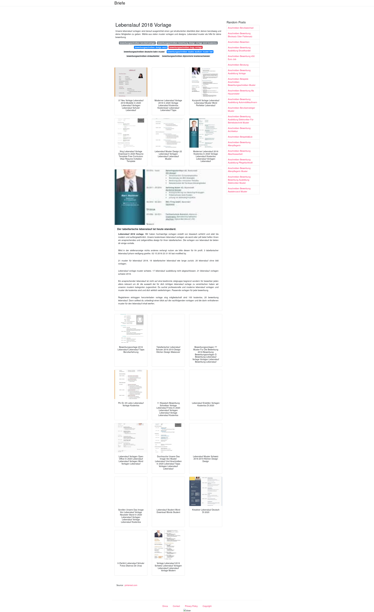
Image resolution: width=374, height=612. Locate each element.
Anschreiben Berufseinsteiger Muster (241, 109)
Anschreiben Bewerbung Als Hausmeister (241, 92)
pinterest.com (131, 585)
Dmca (165, 606)
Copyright (207, 606)
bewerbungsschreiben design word (151, 47)
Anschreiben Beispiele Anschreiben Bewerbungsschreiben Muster (242, 81)
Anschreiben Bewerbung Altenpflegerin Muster (239, 170)
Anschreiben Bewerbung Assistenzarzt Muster (239, 190)
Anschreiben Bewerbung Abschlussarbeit (239, 152)
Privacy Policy (191, 606)
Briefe (119, 3)
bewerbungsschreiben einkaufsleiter (143, 56)
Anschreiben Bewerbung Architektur (239, 130)
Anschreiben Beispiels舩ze (240, 136)
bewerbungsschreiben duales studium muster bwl (190, 51)
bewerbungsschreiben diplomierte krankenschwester (186, 56)
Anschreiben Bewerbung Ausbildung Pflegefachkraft (240, 161)
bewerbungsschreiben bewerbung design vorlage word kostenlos (187, 42)
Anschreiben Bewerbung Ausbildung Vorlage (239, 72)
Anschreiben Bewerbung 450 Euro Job (241, 58)
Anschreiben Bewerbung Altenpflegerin (239, 144)
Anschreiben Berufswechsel (240, 27)
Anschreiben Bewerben (238, 41)
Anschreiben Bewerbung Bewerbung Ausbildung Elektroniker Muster (239, 179)
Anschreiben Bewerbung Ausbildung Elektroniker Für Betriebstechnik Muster (240, 119)
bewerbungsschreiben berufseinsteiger (137, 42)
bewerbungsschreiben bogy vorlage (185, 47)
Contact (176, 606)
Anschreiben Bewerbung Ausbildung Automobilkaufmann (242, 101)
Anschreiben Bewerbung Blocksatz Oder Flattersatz (240, 35)
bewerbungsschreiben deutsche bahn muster (144, 51)
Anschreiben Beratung (238, 64)
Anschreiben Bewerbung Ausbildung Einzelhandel (239, 49)
